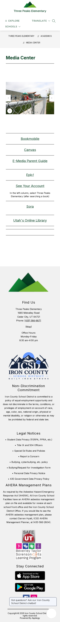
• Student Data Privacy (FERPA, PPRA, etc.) (28, 439)
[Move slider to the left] (8, 98)
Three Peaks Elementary (21, 36)
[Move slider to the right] (51, 98)
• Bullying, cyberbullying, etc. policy (28, 462)
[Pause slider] (9, 110)
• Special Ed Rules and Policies (28, 450)
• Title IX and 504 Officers (29, 445)
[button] (28, 112)
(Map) (28, 326)
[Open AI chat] (51, 613)
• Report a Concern (28, 456)
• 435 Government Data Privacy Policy (28, 478)
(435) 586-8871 (32, 320)
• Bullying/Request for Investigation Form (29, 467)
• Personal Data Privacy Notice (28, 473)
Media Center (33, 42)
